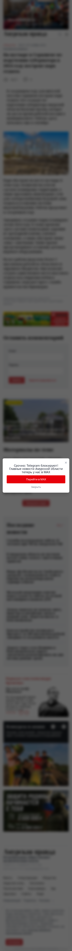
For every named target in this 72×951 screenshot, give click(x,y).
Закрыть (36, 486)
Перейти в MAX (36, 479)
